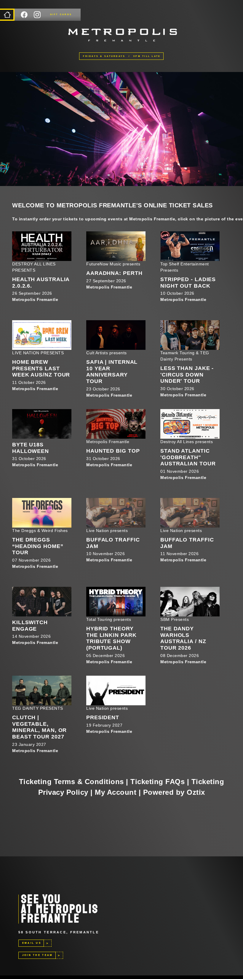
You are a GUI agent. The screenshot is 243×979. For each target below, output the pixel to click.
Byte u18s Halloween (30, 448)
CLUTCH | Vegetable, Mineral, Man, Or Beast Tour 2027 (39, 727)
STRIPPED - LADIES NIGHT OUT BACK (188, 282)
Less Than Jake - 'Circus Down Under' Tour (187, 374)
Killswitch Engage (30, 625)
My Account (115, 792)
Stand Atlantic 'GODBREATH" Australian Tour (188, 457)
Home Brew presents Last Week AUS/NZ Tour (41, 368)
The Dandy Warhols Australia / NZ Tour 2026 (183, 638)
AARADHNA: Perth (114, 273)
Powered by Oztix (174, 792)
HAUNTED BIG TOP (113, 451)
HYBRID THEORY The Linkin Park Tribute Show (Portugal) (111, 638)
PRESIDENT (102, 717)
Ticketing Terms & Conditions (71, 782)
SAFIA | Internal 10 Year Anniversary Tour (112, 371)
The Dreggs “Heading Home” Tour (37, 546)
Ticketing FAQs (157, 782)
